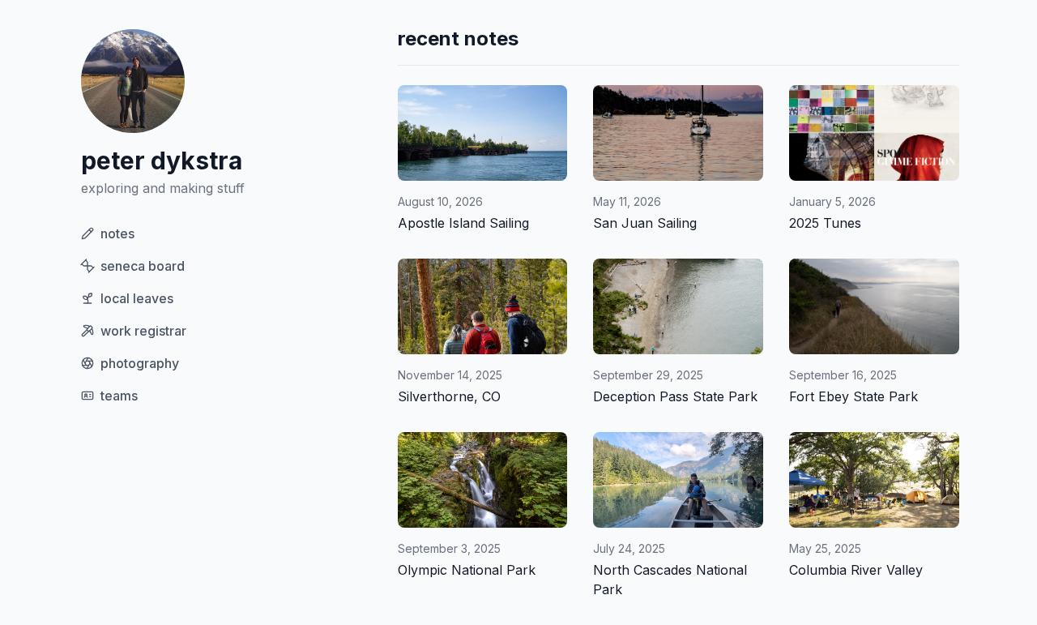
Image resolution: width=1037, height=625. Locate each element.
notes (117, 233)
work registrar (143, 331)
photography (139, 363)
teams (119, 395)
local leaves (136, 298)
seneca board (142, 266)
